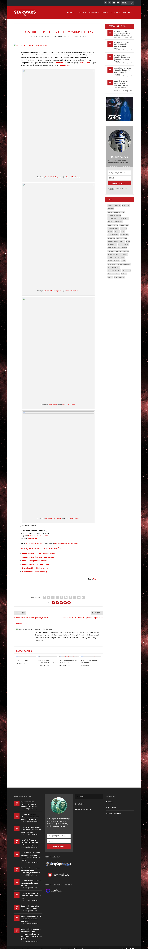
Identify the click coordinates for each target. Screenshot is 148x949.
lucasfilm (111, 238)
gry (127, 225)
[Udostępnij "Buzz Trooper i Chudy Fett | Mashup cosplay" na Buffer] (70, 597)
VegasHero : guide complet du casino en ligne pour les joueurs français (122, 58)
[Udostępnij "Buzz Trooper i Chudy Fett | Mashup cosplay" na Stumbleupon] (74, 597)
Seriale (81, 13)
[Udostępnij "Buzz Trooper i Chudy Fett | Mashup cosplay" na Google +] (53, 597)
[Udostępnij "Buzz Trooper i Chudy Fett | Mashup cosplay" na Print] (83, 597)
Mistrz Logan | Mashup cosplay (34, 561)
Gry (104, 13)
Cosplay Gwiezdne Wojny (116, 212)
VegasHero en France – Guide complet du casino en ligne (31, 895)
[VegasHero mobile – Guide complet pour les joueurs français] (17, 882)
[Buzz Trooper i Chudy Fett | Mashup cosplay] (58, 45)
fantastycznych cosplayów (35, 543)
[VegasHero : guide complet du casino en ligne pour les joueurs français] (110, 57)
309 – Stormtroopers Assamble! (89, 661)
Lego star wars (113, 235)
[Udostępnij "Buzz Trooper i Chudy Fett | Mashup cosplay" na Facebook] (44, 597)
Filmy (69, 13)
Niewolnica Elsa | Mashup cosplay (35, 568)
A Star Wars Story (114, 205)
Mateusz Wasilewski (43, 36)
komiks (110, 231)
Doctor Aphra (113, 225)
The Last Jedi (126, 270)
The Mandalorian (114, 274)
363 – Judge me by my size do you (68, 661)
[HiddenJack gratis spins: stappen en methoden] (17, 907)
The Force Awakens (114, 270)
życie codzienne (119, 277)
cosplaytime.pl (113, 218)
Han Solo (124, 228)
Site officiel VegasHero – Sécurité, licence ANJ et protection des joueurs (122, 71)
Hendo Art (48, 177)
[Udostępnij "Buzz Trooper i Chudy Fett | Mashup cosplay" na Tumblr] (57, 597)
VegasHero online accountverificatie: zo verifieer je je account (122, 33)
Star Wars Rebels (114, 267)
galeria (121, 225)
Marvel (122, 241)
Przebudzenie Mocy (114, 251)
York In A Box (70, 177)
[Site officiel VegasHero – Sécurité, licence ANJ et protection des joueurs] (110, 70)
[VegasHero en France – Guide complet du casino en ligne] (17, 895)
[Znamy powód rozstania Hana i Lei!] (47, 656)
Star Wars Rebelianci (123, 264)
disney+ (110, 222)
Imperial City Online (113, 813)
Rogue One (124, 254)
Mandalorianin (113, 241)
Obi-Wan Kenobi (123, 244)
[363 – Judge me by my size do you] (69, 656)
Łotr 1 (110, 277)
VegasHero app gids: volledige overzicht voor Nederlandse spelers (121, 45)
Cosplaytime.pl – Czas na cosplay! (66, 543)
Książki (114, 13)
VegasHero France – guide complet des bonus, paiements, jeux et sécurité (31, 870)
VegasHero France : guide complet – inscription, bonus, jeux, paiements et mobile (121, 85)
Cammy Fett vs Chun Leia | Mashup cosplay (39, 557)
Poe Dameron (122, 248)
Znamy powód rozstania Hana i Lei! (46, 661)
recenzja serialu (113, 254)
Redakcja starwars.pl (83, 809)
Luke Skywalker (121, 238)
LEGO (122, 231)
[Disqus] (58, 702)
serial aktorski (119, 257)
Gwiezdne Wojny (113, 228)
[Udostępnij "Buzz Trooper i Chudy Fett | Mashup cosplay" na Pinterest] (61, 597)
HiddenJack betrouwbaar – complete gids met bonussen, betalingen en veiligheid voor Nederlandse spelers (31, 934)
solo (123, 261)
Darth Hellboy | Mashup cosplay (34, 572)
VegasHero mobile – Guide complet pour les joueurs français (30, 882)
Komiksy (93, 13)
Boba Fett (125, 205)
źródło (77, 177)
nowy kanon (112, 244)
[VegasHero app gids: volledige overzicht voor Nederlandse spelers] (110, 44)
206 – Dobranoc (22, 660)
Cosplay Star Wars (114, 215)
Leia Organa (124, 235)
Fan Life (126, 13)
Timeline (109, 802)
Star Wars (111, 264)
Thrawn (124, 274)
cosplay (111, 209)
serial (110, 257)
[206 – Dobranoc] (26, 656)
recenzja (125, 251)
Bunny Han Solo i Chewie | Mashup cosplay (38, 553)
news (128, 241)
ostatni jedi (112, 248)
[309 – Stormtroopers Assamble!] (90, 656)
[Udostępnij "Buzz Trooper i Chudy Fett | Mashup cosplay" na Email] (79, 597)
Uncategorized (127, 37)
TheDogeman (57, 177)
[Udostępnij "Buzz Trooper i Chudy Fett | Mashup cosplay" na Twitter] (48, 597)
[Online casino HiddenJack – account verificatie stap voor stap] (17, 918)
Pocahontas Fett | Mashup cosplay (36, 564)
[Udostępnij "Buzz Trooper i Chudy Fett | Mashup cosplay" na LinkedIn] (66, 597)
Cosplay (63, 36)
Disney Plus (119, 222)
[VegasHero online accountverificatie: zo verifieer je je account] (110, 33)
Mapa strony (111, 808)
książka (117, 231)
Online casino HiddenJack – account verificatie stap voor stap (31, 918)
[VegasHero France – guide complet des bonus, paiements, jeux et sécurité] (17, 869)
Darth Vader (124, 218)
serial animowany (114, 261)
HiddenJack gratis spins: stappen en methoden (30, 907)
